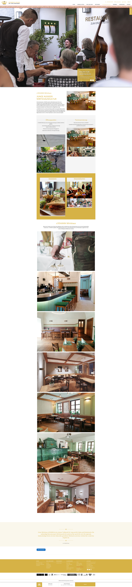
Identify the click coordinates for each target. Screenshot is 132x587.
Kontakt (128, 4)
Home (74, 4)
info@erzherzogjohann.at (90, 567)
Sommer (67, 565)
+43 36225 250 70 (109, 1)
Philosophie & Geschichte (40, 564)
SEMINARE (115, 4)
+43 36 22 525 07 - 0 (90, 566)
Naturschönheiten (69, 564)
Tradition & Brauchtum (70, 567)
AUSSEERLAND (122, 4)
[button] (91, 80)
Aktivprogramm (48, 566)
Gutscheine (38, 565)
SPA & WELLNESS (89, 4)
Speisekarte (53, 178)
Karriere (124, 1)
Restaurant (97, 4)
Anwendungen (48, 565)
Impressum (71, 580)
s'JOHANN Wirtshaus (106, 4)
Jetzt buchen (118, 1)
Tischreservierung (81, 120)
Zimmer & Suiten (80, 4)
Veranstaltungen (79, 178)
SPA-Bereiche (48, 564)
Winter (67, 566)
